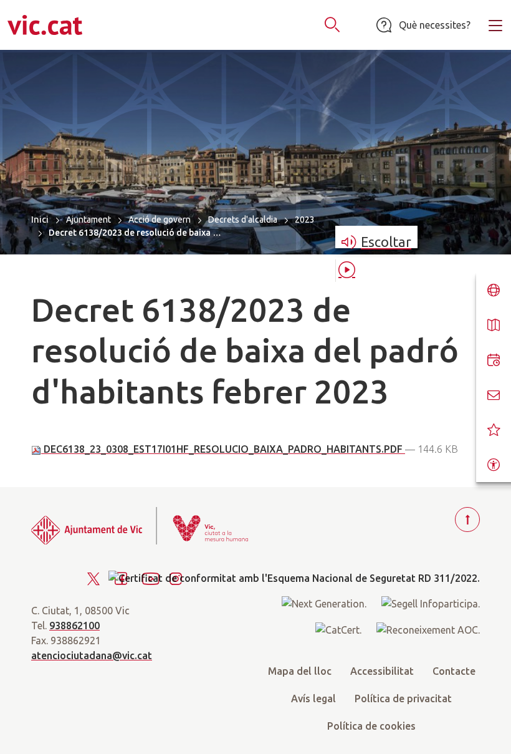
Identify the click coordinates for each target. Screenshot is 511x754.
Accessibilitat (382, 671)
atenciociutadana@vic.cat (91, 655)
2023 (305, 220)
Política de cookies (371, 726)
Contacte (453, 671)
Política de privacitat (403, 698)
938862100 (74, 625)
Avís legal (313, 698)
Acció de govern (159, 220)
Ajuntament (88, 220)
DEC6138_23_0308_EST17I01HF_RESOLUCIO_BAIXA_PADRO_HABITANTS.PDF (223, 449)
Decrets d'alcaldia (242, 220)
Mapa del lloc (300, 671)
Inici (40, 219)
